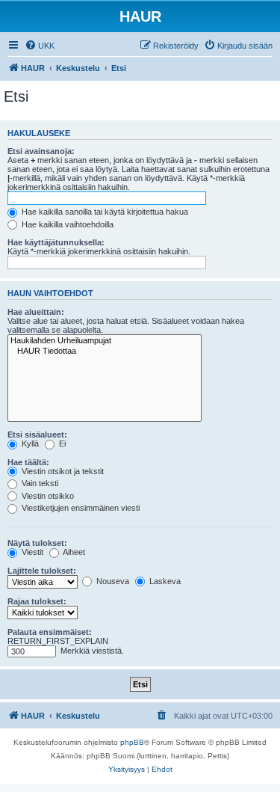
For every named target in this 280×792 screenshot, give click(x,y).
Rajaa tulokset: (36, 601)
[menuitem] (40, 46)
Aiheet (73, 551)
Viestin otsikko (46, 495)
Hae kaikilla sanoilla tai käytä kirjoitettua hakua (103, 211)
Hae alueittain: (35, 311)
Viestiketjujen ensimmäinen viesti (79, 507)
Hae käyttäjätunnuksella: (56, 242)
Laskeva (164, 581)
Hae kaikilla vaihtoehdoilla (66, 224)
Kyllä (29, 443)
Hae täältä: (28, 462)
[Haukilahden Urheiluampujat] (104, 341)
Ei (61, 443)
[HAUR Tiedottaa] (104, 351)
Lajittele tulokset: (41, 570)
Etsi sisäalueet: (37, 434)
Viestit (31, 551)
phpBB (132, 742)
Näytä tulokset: (37, 542)
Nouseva (111, 581)
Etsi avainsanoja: (41, 151)
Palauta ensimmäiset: (49, 631)
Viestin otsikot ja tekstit (61, 471)
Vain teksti (38, 483)
